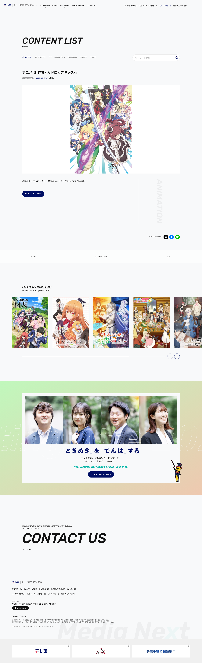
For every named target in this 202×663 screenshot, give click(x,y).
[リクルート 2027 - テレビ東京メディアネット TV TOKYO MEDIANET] (101, 438)
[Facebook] (171, 237)
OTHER (93, 57)
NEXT (169, 257)
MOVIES (83, 57)
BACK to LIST (101, 257)
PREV (33, 257)
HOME (15, 589)
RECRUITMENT (58, 589)
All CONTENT (40, 57)
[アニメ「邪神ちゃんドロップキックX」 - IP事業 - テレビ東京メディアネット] (20, 5)
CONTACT (71, 589)
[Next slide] (177, 356)
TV (50, 57)
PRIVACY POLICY (19, 616)
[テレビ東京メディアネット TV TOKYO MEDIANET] (28, 582)
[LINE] (177, 237)
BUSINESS (44, 589)
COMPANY (25, 589)
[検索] (176, 58)
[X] (166, 237)
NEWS (34, 589)
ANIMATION (59, 57)
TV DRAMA (72, 57)
